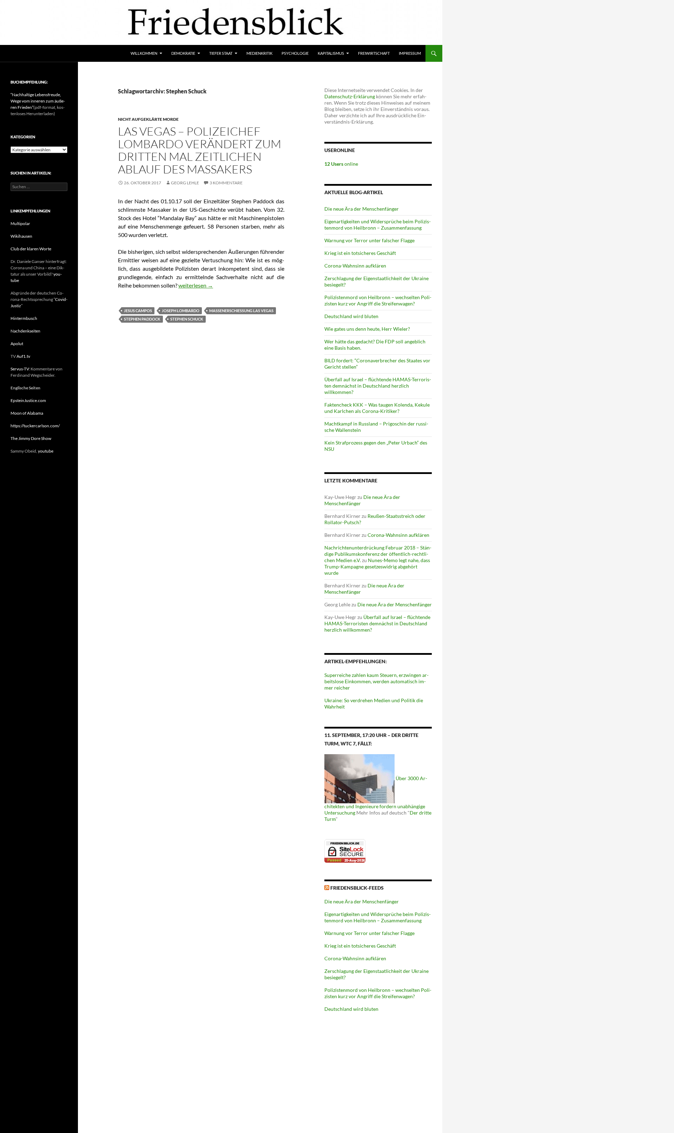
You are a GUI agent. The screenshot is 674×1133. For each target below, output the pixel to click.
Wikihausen (21, 236)
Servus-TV (20, 368)
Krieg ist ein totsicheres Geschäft (360, 253)
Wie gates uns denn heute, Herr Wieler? (367, 329)
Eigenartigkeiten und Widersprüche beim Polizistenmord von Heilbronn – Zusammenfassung (377, 224)
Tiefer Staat (220, 53)
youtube (45, 451)
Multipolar (20, 223)
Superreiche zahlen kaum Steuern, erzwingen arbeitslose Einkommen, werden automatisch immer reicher (376, 681)
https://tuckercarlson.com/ (35, 425)
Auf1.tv (23, 356)
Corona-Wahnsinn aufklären (355, 266)
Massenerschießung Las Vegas (241, 310)
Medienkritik (259, 53)
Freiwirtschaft (374, 53)
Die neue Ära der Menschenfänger (361, 209)
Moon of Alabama (27, 413)
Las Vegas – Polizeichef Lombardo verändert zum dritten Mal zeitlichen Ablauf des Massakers (199, 150)
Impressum (410, 53)
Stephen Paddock (142, 319)
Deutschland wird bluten (351, 316)
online (341, 164)
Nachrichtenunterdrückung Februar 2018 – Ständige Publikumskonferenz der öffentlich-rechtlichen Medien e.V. (377, 554)
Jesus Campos (138, 310)
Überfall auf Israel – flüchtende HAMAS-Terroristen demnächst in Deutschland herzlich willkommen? (377, 385)
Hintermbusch (24, 318)
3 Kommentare (226, 182)
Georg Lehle (185, 182)
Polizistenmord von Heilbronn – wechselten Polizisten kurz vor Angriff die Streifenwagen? (377, 300)
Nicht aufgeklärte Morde (148, 119)
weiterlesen (195, 285)
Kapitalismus (331, 53)
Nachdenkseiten (25, 331)
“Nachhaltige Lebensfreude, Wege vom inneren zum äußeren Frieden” (38, 101)
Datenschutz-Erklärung (349, 96)
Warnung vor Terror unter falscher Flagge (369, 240)
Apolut (17, 343)
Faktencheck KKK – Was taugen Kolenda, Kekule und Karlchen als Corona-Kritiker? (377, 408)
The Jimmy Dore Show (31, 438)
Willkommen (144, 53)
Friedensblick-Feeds (357, 888)
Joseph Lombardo (180, 310)
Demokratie (183, 53)
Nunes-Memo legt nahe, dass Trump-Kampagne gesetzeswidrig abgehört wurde (377, 566)
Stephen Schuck (186, 319)
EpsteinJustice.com (28, 400)
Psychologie (295, 53)
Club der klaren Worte (31, 248)
